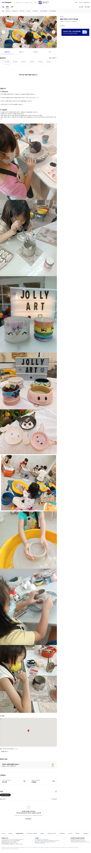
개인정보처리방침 (19, 833)
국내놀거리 (35, 11)
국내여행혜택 (52, 11)
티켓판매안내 (62, 833)
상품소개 (21, 52)
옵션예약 (7, 52)
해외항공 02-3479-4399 (40, 841)
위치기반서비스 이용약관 (31, 833)
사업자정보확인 (17, 840)
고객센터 (77, 833)
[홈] (3, 7)
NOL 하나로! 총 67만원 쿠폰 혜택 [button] (22, 2)
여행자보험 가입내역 (51, 833)
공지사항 (70, 833)
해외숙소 (8, 11)
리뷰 (50, 52)
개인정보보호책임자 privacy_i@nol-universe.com (80, 841)
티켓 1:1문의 (42, 842)
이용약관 (10, 833)
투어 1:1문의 (37, 842)
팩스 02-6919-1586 (38, 840)
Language (85, 833)
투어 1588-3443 (38, 839)
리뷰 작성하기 (28, 818)
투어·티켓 (22, 11)
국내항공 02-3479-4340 (50, 841)
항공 (3, 11)
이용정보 (35, 52)
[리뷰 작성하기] (56, 791)
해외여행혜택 (43, 11)
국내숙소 (28, 11)
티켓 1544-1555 (45, 839)
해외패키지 (15, 11)
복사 (17, 748)
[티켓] (12, 7)
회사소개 (3, 833)
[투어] (7, 7)
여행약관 (42, 833)
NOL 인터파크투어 (5, 794)
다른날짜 (53, 58)
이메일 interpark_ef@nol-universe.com (78, 840)
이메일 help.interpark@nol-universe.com (51, 840)
